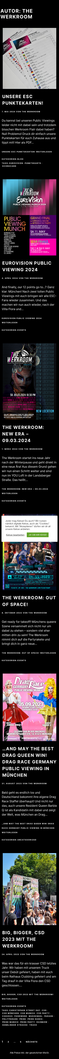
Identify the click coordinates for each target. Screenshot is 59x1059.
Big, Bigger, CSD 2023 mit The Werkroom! (23, 939)
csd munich (28, 1013)
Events (21, 330)
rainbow (42, 1022)
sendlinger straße (15, 1025)
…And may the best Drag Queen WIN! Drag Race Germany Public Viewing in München (29, 762)
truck (33, 1025)
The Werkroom (31, 112)
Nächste (32, 1042)
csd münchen (10, 1013)
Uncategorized (26, 840)
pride (23, 1019)
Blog (20, 159)
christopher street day (24, 1010)
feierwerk (20, 1016)
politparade (10, 1019)
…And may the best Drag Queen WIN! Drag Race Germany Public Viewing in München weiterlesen (28, 828)
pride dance (35, 1019)
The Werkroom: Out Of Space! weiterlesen (29, 653)
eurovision (16, 163)
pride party (27, 1022)
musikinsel (36, 1016)
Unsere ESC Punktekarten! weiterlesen (27, 152)
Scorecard (9, 166)
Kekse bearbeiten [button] (15, 535)
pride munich (10, 1022)
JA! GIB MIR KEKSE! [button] (38, 535)
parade (48, 1016)
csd (44, 1010)
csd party (43, 1013)
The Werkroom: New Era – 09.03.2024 (23, 434)
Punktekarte (33, 163)
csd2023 (7, 1016)
